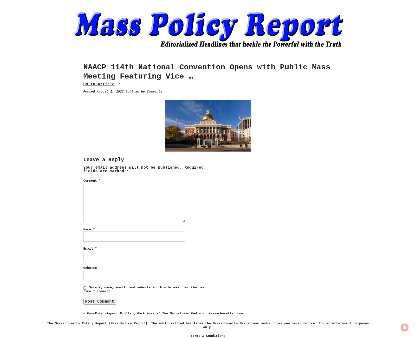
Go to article (99, 84)
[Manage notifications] (405, 327)
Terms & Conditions (208, 336)
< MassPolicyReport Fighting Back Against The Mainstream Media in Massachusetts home (163, 313)
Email (90, 249)
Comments (154, 91)
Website (90, 268)
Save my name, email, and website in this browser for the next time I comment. (144, 289)
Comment (92, 181)
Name (89, 229)
